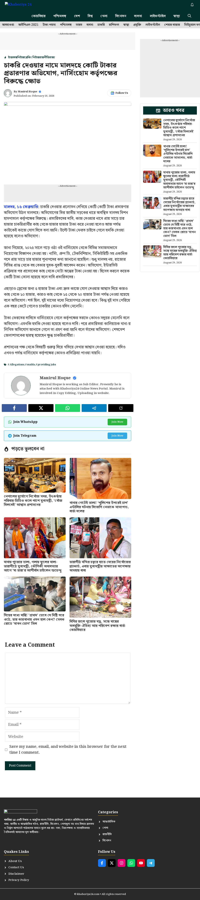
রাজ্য (52, 57)
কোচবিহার (38, 16)
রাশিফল (114, 25)
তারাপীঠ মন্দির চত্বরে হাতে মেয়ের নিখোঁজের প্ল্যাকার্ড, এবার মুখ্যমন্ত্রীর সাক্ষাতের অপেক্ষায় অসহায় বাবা (100, 566)
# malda (30, 365)
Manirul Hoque (27, 92)
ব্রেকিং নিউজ (31, 57)
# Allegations (16, 365)
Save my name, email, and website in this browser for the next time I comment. (68, 749)
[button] (189, 16)
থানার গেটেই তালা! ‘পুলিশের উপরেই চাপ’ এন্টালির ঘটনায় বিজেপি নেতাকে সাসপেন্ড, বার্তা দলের (99, 507)
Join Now (117, 422)
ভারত (79, 25)
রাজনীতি (44, 57)
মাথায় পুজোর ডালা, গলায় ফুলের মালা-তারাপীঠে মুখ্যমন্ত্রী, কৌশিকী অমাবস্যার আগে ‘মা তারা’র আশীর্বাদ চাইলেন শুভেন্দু (33, 566)
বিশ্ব (90, 16)
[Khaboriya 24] (22, 5)
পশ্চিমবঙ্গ (59, 16)
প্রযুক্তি (137, 25)
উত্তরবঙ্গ (12, 57)
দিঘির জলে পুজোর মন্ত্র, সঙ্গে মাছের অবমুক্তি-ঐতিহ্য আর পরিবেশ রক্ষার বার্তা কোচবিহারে (97, 626)
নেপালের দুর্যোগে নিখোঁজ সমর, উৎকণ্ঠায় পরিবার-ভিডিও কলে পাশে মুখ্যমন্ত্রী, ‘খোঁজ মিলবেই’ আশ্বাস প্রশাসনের (33, 501)
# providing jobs (46, 365)
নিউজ (20, 57)
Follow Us (121, 93)
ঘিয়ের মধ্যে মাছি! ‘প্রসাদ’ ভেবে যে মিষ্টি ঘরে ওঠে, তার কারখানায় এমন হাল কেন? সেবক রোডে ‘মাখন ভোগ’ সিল (34, 619)
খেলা (103, 16)
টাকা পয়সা (49, 25)
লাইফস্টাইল (158, 16)
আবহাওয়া (8, 25)
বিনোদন (120, 16)
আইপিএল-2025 (28, 25)
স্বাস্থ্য (176, 16)
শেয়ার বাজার (172, 25)
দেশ (77, 16)
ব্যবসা (138, 16)
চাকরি (101, 25)
